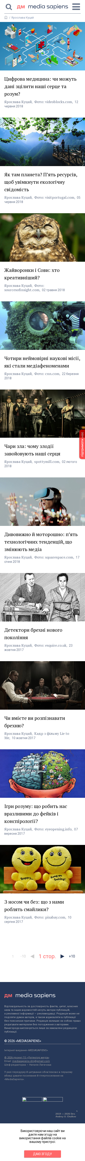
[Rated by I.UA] (32, 1100)
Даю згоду (42, 1154)
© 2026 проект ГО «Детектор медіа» (26, 1057)
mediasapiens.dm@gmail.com (31, 1061)
